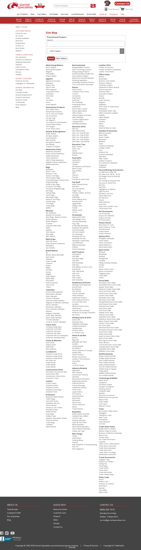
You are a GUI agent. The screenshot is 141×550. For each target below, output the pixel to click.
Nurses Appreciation (79, 111)
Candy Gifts (76, 160)
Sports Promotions (106, 271)
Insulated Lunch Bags (53, 390)
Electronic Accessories (107, 395)
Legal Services (77, 392)
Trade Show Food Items (108, 446)
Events (75, 87)
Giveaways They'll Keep (80, 241)
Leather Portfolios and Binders (110, 70)
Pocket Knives (105, 223)
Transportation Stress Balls (109, 347)
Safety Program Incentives (81, 115)
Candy (62, 20)
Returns (18, 72)
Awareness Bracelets (53, 151)
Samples (19, 74)
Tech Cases (103, 404)
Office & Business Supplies (108, 113)
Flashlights (103, 413)
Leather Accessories (106, 67)
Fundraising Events (79, 104)
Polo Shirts (50, 96)
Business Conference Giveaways (110, 433)
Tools (113, 20)
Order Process (21, 67)
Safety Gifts (104, 236)
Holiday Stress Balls (106, 313)
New (32, 14)
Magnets (49, 72)
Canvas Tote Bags (52, 176)
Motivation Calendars (53, 307)
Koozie (48, 272)
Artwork (56, 516)
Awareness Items (53, 149)
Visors (48, 102)
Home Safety (103, 241)
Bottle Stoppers (52, 221)
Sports (74, 407)
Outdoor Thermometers (81, 359)
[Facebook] (1, 533)
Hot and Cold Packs (79, 302)
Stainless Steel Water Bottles (56, 418)
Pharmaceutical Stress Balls (109, 327)
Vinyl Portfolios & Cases (107, 128)
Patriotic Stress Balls (106, 323)
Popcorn (75, 175)
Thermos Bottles (52, 420)
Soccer (101, 267)
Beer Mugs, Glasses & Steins (56, 217)
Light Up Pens (104, 191)
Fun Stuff (76, 182)
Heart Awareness (52, 158)
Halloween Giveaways (80, 324)
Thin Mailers (50, 74)
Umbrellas (102, 167)
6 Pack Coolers (51, 383)
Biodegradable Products (81, 67)
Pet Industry (76, 394)
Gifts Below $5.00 (78, 131)
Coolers (49, 381)
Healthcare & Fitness (81, 282)
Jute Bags (49, 191)
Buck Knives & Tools (106, 225)
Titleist (48, 287)
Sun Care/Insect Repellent (108, 163)
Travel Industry (77, 409)
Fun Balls (75, 195)
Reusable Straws (52, 410)
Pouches (102, 122)
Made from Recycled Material (83, 78)
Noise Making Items (79, 199)
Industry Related (79, 368)
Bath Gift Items (51, 241)
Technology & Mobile (108, 378)
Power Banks (103, 402)
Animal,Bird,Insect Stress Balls (110, 285)
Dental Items (77, 287)
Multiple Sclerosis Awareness (56, 162)
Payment (19, 64)
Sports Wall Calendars (54, 318)
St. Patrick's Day (78, 333)
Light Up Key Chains (79, 422)
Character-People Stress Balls (109, 289)
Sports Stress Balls (105, 338)
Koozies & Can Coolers (54, 407)
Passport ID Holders (106, 462)
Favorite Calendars (52, 298)
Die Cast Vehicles (78, 189)
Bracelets (75, 186)
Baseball (102, 252)
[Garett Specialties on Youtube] (12, 533)
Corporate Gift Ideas (53, 333)
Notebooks (103, 109)
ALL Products (22, 14)
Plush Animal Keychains (80, 427)
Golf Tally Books (78, 271)
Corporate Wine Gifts (53, 226)
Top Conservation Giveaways (82, 84)
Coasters (49, 224)
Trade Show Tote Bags (107, 452)
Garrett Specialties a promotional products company (56, 545)
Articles (56, 523)
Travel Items (103, 470)
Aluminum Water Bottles (55, 397)
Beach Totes (50, 171)
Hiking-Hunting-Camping (108, 263)
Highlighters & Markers (107, 189)
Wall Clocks (50, 347)
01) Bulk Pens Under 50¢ (108, 172)
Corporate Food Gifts (53, 329)
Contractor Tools (52, 378)
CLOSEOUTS (51, 352)
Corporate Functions (53, 331)
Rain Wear (102, 156)
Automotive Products (55, 107)
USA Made (53, 14)
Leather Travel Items (106, 72)
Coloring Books (77, 440)
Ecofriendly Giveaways (80, 226)
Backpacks (50, 169)
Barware (49, 211)
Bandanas (49, 83)
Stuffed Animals (106, 354)
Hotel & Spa (76, 390)
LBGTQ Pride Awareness (55, 160)
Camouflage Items (79, 219)
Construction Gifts (52, 374)
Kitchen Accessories (79, 357)
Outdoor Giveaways (106, 154)
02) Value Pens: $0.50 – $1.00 (109, 174)
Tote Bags (50, 203)
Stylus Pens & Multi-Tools (108, 206)
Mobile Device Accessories (108, 397)
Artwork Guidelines (22, 38)
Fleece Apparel (51, 89)
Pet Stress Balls (104, 325)
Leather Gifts (105, 65)
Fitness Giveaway (78, 293)
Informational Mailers (53, 70)
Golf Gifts (75, 261)
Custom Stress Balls (106, 295)
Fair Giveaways (77, 102)
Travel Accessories (107, 457)
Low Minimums (77, 14)
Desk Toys (76, 149)
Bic (47, 253)
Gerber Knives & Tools (107, 227)
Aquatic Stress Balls (106, 287)
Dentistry (75, 377)
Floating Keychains (79, 420)
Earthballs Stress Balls (107, 298)
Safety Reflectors (105, 245)
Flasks (48, 228)
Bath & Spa (50, 239)
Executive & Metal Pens (107, 183)
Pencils (101, 200)
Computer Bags (104, 391)
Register (19, 50)
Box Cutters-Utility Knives (108, 411)
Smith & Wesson (52, 283)
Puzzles (75, 155)
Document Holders (106, 94)
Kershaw (49, 270)
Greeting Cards (77, 322)
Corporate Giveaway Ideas (55, 338)
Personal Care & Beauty (80, 310)
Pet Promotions (104, 220)
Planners (49, 311)
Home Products (78, 355)
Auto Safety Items (52, 109)
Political (75, 247)
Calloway (49, 259)
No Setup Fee (51, 360)
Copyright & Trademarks (114, 545)
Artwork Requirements (24, 95)
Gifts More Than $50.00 (80, 141)
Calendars (50, 290)
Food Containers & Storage (82, 350)
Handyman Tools (105, 415)
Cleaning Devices (105, 389)
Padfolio (102, 115)
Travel (18, 20)
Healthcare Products (79, 298)
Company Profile (22, 92)
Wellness (82, 20)
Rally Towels (103, 159)
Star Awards (50, 144)
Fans (100, 150)
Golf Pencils (76, 269)
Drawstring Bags (52, 182)
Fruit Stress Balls (105, 310)
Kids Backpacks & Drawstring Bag (84, 444)
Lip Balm (75, 304)
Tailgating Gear (104, 273)
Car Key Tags (51, 118)
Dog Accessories (105, 218)
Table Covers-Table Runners (109, 444)
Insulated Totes (51, 392)
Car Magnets (50, 120)
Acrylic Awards (51, 134)
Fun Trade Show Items (107, 439)
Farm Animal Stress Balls (108, 304)
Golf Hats (75, 265)
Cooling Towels (104, 148)
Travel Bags (50, 206)
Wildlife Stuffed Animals (107, 373)
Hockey (101, 265)
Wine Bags (50, 234)
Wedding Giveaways (79, 124)
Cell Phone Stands (105, 385)
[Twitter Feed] (7, 533)
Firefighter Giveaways (106, 238)
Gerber (48, 266)
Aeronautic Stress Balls (107, 283)
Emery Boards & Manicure (55, 243)
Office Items (104, 74)
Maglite (48, 274)
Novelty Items (77, 201)
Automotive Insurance (54, 112)
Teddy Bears (103, 371)
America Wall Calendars (54, 292)
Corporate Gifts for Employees (57, 335)
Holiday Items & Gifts (81, 317)
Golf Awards (76, 254)
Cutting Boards (77, 346)
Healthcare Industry (79, 387)
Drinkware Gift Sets (53, 403)
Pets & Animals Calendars (55, 309)
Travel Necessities (105, 472)
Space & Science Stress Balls (109, 336)
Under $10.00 (50, 363)
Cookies (75, 164)
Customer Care (21, 33)
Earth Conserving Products (82, 70)
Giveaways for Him (79, 238)
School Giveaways (78, 249)
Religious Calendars (53, 313)
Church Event (77, 89)
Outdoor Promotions (108, 131)
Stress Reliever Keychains (81, 429)
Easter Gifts (76, 320)
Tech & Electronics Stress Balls (110, 345)
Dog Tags (76, 224)
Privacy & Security (22, 81)
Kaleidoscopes (77, 153)
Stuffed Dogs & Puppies (108, 369)
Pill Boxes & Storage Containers (83, 313)
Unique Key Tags (78, 431)
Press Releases (21, 105)
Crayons (75, 442)
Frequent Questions (23, 97)
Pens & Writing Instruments (111, 170)
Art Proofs (19, 36)
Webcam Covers (105, 406)
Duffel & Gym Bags (53, 184)
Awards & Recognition (55, 131)
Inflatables (76, 197)
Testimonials (20, 102)
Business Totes (51, 174)
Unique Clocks (51, 345)
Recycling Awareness (79, 80)
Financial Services (78, 383)
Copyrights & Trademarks (25, 83)
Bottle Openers (51, 219)
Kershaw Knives (104, 229)
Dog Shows (76, 98)
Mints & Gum (77, 169)
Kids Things (77, 434)
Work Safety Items (105, 247)
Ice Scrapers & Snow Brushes (56, 122)
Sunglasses (103, 165)
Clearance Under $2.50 (54, 356)
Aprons (74, 338)
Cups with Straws (52, 401)
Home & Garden (79, 335)
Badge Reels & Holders (107, 429)
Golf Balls (75, 256)
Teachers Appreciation (80, 119)
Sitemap (72, 547)
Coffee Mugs (50, 399)
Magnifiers (102, 104)
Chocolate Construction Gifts (56, 372)
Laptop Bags (50, 193)
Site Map (24, 27)
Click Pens (102, 179)
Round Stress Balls (105, 332)
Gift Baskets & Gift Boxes (81, 166)
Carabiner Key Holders (80, 416)
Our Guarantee (21, 57)
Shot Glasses (50, 232)
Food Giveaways (78, 230)
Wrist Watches (51, 349)
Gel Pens (102, 185)
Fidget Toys (76, 191)
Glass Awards (51, 140)
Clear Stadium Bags (53, 178)
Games (74, 151)
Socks (48, 98)
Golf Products (78, 252)
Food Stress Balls (105, 308)
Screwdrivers (103, 419)
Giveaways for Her (78, 236)
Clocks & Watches (53, 340)
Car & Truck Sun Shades (54, 114)
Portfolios (102, 119)
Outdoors (102, 20)
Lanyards (102, 442)
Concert (75, 94)
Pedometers (76, 308)
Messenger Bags (52, 197)
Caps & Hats (50, 87)
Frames (101, 96)
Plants (74, 363)
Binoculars (102, 139)
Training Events (77, 122)
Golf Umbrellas (77, 280)
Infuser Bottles (51, 405)
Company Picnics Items (80, 92)
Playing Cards (77, 206)
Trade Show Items (107, 426)
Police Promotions (105, 243)
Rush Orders (20, 48)
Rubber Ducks (77, 210)
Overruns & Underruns (24, 59)
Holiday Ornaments (79, 326)
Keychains (76, 412)
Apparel (28, 20)
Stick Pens (102, 204)
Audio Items (103, 380)
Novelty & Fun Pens (106, 194)
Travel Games (104, 468)
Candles (75, 344)
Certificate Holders (105, 85)
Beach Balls (103, 135)
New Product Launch (79, 109)
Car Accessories (51, 116)
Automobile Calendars (54, 294)
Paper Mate (50, 278)
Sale (122, 14)
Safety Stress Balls (105, 334)
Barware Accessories (53, 215)
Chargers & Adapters (106, 387)
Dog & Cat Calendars (106, 216)
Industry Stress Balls (106, 315)
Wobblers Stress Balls (107, 351)
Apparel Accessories (53, 81)
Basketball (102, 254)
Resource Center (22, 100)
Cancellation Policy (22, 69)
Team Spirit (103, 276)
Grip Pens (102, 187)
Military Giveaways (78, 245)
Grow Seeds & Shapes (80, 76)
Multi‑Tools (103, 417)
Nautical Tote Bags (53, 199)
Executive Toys (78, 144)
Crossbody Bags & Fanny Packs (57, 180)
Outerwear (50, 94)
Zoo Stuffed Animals (106, 375)
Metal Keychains (78, 425)
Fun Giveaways (77, 234)
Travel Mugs (50, 422)
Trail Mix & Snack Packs (80, 179)
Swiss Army (50, 285)
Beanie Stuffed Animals (107, 356)
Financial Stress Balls (106, 306)
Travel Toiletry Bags (106, 474)
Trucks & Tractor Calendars (56, 322)
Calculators (103, 382)
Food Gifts (76, 158)
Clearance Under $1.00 (54, 354)
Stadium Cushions (105, 161)
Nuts (74, 173)
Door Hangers (51, 67)
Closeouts (114, 14)
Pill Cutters (76, 315)
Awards (72, 20)
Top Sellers (42, 14)
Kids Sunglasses (78, 449)
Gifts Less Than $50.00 (80, 139)
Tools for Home (78, 365)
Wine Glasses (50, 236)
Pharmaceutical (77, 396)
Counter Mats (104, 437)
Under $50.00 (50, 367)
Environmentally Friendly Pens (83, 74)
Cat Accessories (104, 213)
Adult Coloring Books (80, 184)
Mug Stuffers (77, 171)
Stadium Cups (51, 416)
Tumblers (49, 425)
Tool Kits (102, 424)
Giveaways (51, 20)
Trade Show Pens (105, 450)
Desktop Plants (104, 92)
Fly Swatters (76, 348)
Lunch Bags (50, 195)
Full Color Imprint (78, 232)
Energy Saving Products (80, 72)
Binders (101, 77)
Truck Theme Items (53, 129)
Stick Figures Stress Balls (108, 340)
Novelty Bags (51, 201)
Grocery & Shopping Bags (55, 189)
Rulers (101, 124)
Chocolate (76, 162)
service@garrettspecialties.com (112, 520)
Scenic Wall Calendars (53, 315)
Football (102, 261)
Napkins (49, 230)
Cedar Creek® (51, 261)
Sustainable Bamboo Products (83, 82)
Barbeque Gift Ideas (79, 342)
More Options (61, 58)
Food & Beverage (78, 385)
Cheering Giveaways (79, 221)
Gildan (48, 268)
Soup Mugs (50, 414)
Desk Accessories (105, 89)
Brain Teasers (77, 147)
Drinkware (39, 20)
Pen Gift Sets (103, 198)
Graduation (76, 107)
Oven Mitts (76, 361)
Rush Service (76, 402)
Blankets (102, 141)
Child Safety (76, 438)
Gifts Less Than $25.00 (80, 137)
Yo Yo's (74, 212)
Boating (102, 256)
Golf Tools (76, 276)
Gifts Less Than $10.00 (80, 133)
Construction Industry (80, 375)
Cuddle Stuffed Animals (107, 358)
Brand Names (52, 250)
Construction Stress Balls (108, 293)
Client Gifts (51, 325)
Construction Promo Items (55, 376)
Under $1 (103, 14)
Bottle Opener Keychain (80, 414)
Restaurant (76, 400)
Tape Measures (104, 422)
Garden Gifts (76, 353)
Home (18, 27)
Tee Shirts (49, 100)
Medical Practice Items (80, 306)
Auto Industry (77, 372)
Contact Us (122, 3)
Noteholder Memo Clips (107, 111)
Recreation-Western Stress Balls (110, 330)
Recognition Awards (53, 142)
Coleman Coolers (52, 385)
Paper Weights (104, 117)
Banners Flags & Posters (108, 431)
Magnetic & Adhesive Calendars (57, 303)
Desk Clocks (50, 343)
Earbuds (102, 393)
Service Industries (78, 404)
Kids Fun (75, 447)
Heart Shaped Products (80, 300)
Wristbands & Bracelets (107, 454)
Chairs (101, 144)
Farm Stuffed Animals (106, 360)
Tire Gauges (50, 126)
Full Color (65, 14)
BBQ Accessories (105, 133)
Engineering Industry (79, 381)
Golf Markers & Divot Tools (82, 267)
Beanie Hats (50, 85)
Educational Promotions (81, 379)
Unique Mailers (51, 76)
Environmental (78, 65)
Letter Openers (104, 100)
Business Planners (105, 83)
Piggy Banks (76, 203)
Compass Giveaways (106, 146)
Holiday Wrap (77, 328)
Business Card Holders (107, 81)
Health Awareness (52, 156)
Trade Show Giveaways (107, 448)
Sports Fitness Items (106, 269)
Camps (74, 436)
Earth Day (75, 100)
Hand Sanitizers (77, 295)
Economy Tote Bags (53, 186)
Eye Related (76, 289)
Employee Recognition (80, 228)
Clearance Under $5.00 (54, 358)
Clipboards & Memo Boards (109, 87)
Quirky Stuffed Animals (107, 365)
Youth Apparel (51, 104)
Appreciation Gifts (78, 217)
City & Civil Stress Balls (107, 291)
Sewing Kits (103, 464)
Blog (17, 107)
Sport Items (104, 250)
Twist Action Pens (105, 208)
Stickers (101, 126)
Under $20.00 (50, 365)
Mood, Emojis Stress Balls (108, 321)
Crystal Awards (51, 138)
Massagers (50, 246)
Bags (48, 167)
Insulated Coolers (52, 387)
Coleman (49, 263)
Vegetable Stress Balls (107, 349)
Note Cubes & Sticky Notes (109, 107)
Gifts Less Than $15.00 (80, 135)
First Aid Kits (76, 291)
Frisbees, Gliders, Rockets (81, 193)
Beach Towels (104, 137)
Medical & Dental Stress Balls (109, 319)
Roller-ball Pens (104, 202)
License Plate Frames (53, 124)
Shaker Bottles (51, 412)
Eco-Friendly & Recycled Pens (109, 181)
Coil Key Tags (77, 418)
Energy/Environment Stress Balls (110, 302)
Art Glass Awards (52, 136)
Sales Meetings (77, 117)
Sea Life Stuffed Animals (107, 367)
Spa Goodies (50, 248)
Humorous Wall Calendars (55, 301)
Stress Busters (104, 342)
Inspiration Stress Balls (107, 317)
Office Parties (77, 113)
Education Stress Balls (107, 300)
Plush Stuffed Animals (107, 362)
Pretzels (75, 177)
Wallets (48, 208)
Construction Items (54, 369)
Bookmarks (103, 79)
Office (92, 20)
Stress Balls (91, 14)
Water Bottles (51, 427)
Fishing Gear (103, 258)
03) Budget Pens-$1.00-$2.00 (109, 176)
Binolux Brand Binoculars (55, 255)
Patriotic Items (77, 330)
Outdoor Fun (103, 152)
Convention (76, 96)
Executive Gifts (79, 126)
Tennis (101, 278)
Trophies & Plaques (53, 147)
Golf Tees (75, 273)
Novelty (122, 20)
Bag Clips (75, 340)
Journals (102, 98)
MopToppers (51, 276)
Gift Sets (75, 129)
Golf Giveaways (77, 263)
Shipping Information (23, 62)
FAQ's (55, 520)
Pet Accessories (106, 211)
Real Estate (76, 398)
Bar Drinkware (51, 213)
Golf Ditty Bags (77, 258)
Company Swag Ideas (54, 327)
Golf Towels (76, 278)
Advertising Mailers (54, 65)
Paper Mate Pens (105, 196)
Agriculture (76, 370)
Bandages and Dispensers (81, 285)
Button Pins (103, 435)
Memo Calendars (52, 305)
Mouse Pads (103, 400)
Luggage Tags (104, 459)
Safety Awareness (52, 164)
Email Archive (20, 43)
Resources (19, 41)
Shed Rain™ (50, 280)
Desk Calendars (51, 296)
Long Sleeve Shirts (52, 92)
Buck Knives (50, 257)
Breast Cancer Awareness (55, 154)
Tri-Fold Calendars (52, 320)
